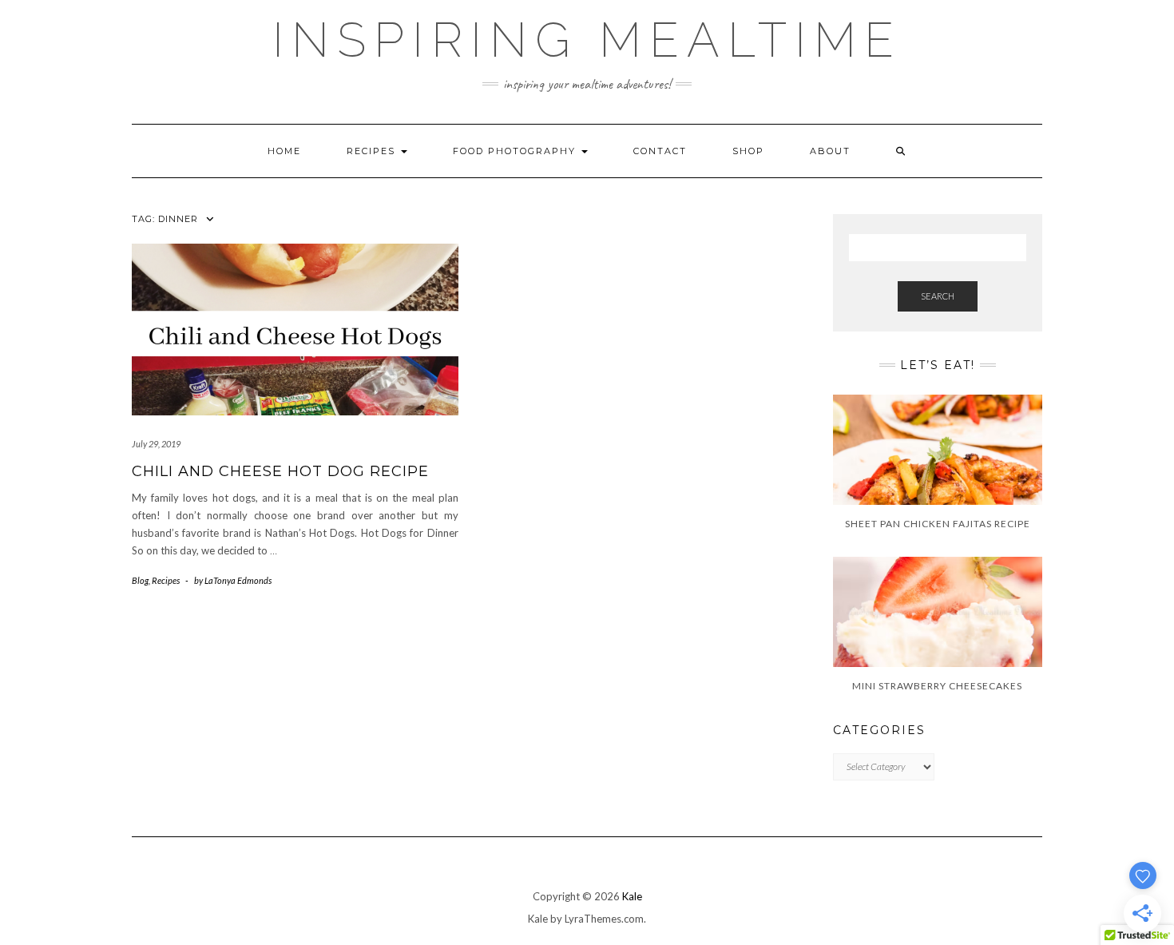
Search (937, 296)
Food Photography (516, 151)
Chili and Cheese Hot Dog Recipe (280, 471)
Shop (748, 151)
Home (284, 151)
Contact (660, 151)
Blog (140, 580)
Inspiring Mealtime (587, 40)
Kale (632, 896)
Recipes (373, 151)
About (830, 151)
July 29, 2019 (156, 444)
